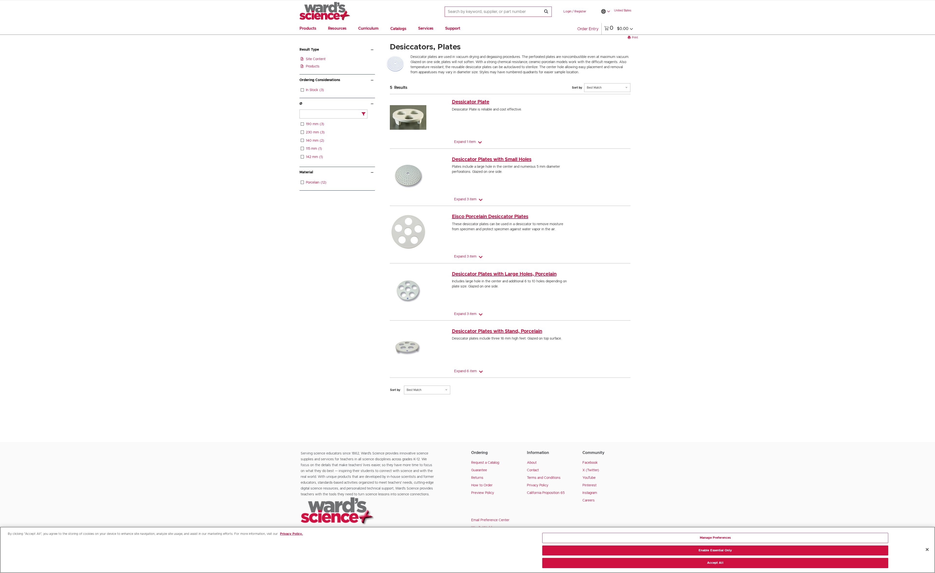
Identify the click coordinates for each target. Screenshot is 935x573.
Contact (533, 470)
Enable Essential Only (715, 550)
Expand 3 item (465, 199)
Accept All (715, 562)
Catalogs (398, 29)
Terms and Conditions (544, 478)
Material (306, 172)
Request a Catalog (485, 462)
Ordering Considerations (319, 80)
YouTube (589, 478)
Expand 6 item (465, 371)
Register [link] (580, 11)
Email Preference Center (490, 520)
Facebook (590, 462)
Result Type (309, 49)
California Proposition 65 (546, 493)
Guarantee (479, 470)
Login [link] (567, 11)
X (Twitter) (590, 470)
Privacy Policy (537, 485)
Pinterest (589, 485)
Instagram (589, 493)
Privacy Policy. (291, 534)
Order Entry (587, 29)
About (532, 462)
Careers (588, 500)
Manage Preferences (715, 537)
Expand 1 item (465, 142)
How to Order (482, 485)
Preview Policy (482, 493)
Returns (477, 478)
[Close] (927, 549)
